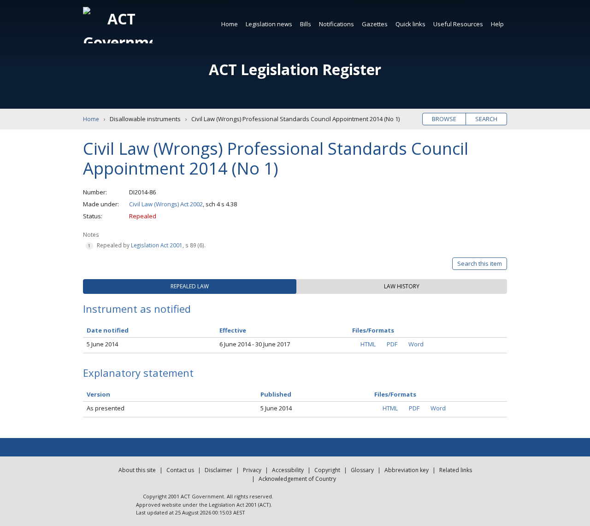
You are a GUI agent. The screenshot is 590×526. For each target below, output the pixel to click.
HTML (368, 344)
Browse (444, 119)
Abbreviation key (406, 470)
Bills (305, 24)
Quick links (410, 24)
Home (229, 24)
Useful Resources (458, 24)
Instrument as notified (137, 309)
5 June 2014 (102, 344)
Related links (455, 470)
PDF (392, 344)
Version (98, 394)
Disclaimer (218, 470)
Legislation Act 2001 (157, 245)
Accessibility (288, 470)
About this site (137, 470)
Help (497, 24)
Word (416, 344)
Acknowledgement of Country (297, 479)
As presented (105, 408)
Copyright (327, 470)
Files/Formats (395, 394)
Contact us (180, 470)
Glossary (362, 470)
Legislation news (269, 24)
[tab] (189, 286)
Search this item (479, 263)
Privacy (252, 470)
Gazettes (375, 24)
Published (275, 394)
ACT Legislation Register (295, 69)
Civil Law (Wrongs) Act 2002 (166, 204)
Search (486, 119)
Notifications (336, 24)
